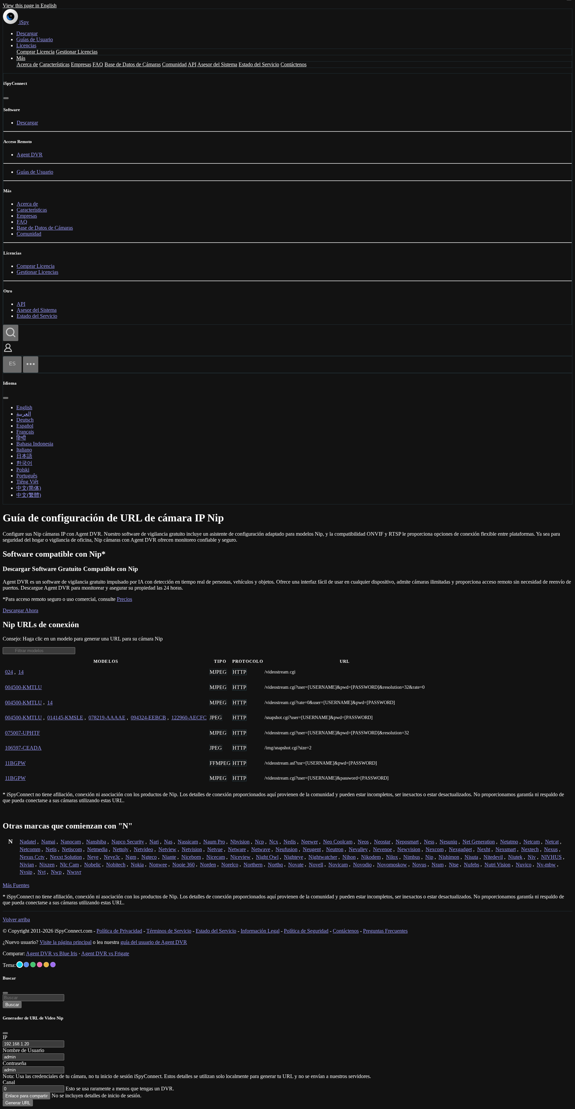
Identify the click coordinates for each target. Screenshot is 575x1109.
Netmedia (97, 849)
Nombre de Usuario (23, 1050)
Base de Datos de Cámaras (132, 64)
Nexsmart (505, 849)
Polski (22, 469)
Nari (154, 841)
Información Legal (260, 931)
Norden (208, 864)
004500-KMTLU (23, 687)
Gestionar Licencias (76, 52)
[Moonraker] (26, 964)
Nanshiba (96, 841)
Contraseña (14, 1063)
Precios (124, 599)
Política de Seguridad (306, 931)
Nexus (551, 849)
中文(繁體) (28, 495)
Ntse (454, 864)
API (192, 64)
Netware (237, 849)
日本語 (24, 456)
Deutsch (25, 420)
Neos (363, 841)
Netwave (260, 849)
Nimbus (411, 857)
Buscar (12, 1004)
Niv (532, 857)
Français (25, 432)
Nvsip (26, 872)
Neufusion (286, 849)
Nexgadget (460, 849)
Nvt (42, 872)
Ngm (130, 857)
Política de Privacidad (119, 931)
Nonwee (158, 864)
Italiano (24, 450)
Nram (438, 864)
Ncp (259, 841)
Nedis (290, 841)
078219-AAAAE (107, 717)
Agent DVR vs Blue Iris (51, 953)
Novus (419, 864)
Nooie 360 (183, 864)
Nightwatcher (322, 857)
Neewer (309, 841)
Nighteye (293, 857)
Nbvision (240, 841)
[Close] (5, 1033)
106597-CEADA (23, 748)
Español (24, 426)
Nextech (530, 849)
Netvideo (143, 849)
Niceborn (191, 857)
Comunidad (174, 64)
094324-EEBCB (148, 717)
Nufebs (471, 864)
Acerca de (27, 64)
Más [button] (20, 58)
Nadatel (28, 841)
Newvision (408, 849)
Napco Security (127, 841)
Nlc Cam (69, 864)
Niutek (515, 857)
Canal (9, 1082)
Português (26, 475)
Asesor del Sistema (217, 64)
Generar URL (17, 1102)
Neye (92, 857)
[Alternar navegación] (30, 364)
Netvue (215, 849)
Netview (167, 849)
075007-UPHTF (22, 733)
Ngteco (149, 857)
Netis (51, 849)
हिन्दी (21, 438)
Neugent (312, 849)
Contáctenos (293, 64)
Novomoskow (392, 864)
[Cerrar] (6, 98)
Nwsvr (74, 872)
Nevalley (358, 849)
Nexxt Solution (66, 857)
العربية (23, 414)
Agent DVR (30, 154)
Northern (253, 864)
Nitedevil (493, 857)
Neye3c (112, 857)
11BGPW (15, 763)
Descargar (27, 33)
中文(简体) (28, 488)
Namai (48, 841)
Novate (295, 864)
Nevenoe (382, 849)
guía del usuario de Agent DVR (153, 942)
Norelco (229, 864)
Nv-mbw (546, 864)
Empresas (81, 64)
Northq (275, 864)
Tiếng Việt (27, 481)
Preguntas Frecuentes (385, 931)
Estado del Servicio (259, 64)
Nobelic (92, 864)
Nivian (27, 864)
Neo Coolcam (337, 841)
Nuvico (523, 864)
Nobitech (115, 864)
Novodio (362, 864)
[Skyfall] (33, 964)
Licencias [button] (26, 45)
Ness (429, 841)
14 (21, 672)
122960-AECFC (189, 717)
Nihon (349, 857)
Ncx (273, 841)
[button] (8, 352)
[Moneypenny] (39, 964)
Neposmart (407, 841)
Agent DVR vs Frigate (105, 953)
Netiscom (72, 849)
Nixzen (47, 864)
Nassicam (188, 841)
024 (9, 672)
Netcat (552, 841)
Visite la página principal (66, 942)
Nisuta (471, 857)
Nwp (56, 872)
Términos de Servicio (168, 931)
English (24, 407)
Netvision (192, 849)
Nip (429, 857)
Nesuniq (448, 841)
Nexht (483, 849)
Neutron (334, 849)
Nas (168, 841)
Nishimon (449, 857)
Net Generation (479, 841)
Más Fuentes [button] (16, 885)
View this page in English (30, 5)
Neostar (382, 841)
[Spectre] (19, 964)
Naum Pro (214, 841)
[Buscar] (10, 333)
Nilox (392, 857)
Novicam (338, 864)
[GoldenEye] (46, 964)
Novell (316, 864)
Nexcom (435, 849)
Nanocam (71, 841)
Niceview (240, 857)
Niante (169, 857)
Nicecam (215, 857)
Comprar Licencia (36, 52)
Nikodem (371, 857)
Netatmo (509, 841)
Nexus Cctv (32, 857)
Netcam (531, 841)
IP (5, 1037)
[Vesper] (53, 964)
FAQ (98, 64)
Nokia (137, 864)
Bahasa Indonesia (34, 444)
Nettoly (120, 849)
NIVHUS (551, 857)
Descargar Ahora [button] (20, 610)
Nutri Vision (497, 864)
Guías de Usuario (34, 39)
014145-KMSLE (65, 717)
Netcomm (30, 849)
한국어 (24, 463)
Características (54, 64)
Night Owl (267, 857)
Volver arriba (16, 919)
